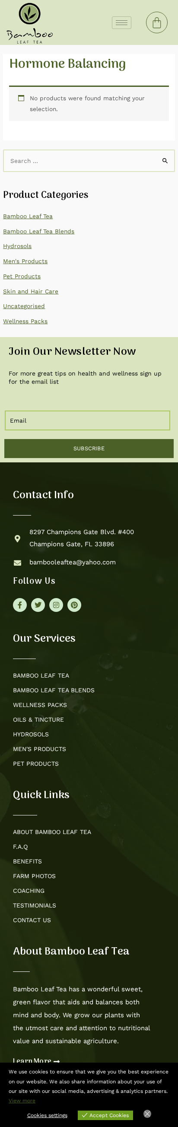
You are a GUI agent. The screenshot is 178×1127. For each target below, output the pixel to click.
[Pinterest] (74, 605)
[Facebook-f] (20, 605)
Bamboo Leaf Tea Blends (38, 231)
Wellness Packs (25, 321)
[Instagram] (56, 605)
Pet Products (22, 276)
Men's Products (25, 261)
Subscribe (89, 448)
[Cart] (157, 22)
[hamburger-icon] (121, 22)
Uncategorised (24, 305)
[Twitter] (38, 605)
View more (22, 1101)
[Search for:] (89, 160)
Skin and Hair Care (30, 291)
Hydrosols (17, 245)
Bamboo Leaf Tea (28, 216)
